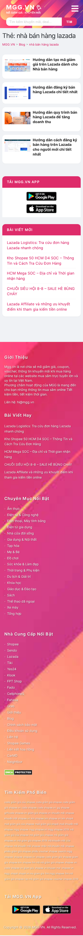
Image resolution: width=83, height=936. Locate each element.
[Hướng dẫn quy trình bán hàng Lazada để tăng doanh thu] (17, 117)
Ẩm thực (13, 509)
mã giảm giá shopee (41, 835)
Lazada (12, 657)
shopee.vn (29, 856)
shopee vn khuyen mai (48, 868)
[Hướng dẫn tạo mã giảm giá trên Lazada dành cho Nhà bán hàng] (17, 65)
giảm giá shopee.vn (39, 813)
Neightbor (14, 762)
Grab (11, 706)
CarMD (12, 755)
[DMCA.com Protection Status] (18, 772)
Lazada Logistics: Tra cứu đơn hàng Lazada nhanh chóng (37, 428)
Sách (11, 595)
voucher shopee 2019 (65, 879)
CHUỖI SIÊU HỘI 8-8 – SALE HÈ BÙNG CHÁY (38, 464)
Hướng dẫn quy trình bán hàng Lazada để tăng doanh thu (55, 117)
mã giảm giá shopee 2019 (32, 840)
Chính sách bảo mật (22, 725)
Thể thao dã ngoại (21, 601)
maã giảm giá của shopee (19, 824)
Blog (10, 718)
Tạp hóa (13, 546)
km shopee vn (53, 818)
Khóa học (14, 583)
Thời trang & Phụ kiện (23, 570)
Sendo (12, 650)
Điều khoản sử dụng (22, 731)
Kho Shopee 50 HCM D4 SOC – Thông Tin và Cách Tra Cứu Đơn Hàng (38, 441)
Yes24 (11, 669)
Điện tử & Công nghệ (23, 515)
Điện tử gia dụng (19, 527)
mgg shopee (21, 829)
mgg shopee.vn (38, 829)
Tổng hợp (14, 613)
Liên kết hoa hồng (20, 749)
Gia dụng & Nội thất (22, 539)
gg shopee (63, 807)
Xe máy (12, 607)
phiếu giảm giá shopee (17, 851)
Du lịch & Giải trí (19, 576)
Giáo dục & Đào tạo (21, 589)
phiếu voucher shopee (44, 851)
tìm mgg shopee (54, 873)
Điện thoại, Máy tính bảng (26, 521)
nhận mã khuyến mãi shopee (57, 846)
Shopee (13, 644)
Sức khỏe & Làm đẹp (23, 564)
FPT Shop (14, 681)
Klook (11, 675)
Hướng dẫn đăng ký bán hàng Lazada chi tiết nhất (55, 89)
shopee (18, 856)
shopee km (15, 862)
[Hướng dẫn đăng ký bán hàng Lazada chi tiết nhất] (17, 92)
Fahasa (12, 700)
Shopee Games (18, 743)
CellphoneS (15, 694)
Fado (11, 687)
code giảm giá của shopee (19, 802)
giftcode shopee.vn (15, 813)
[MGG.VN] (25, 8)
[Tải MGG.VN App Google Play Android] (41, 196)
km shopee (37, 818)
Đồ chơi (12, 558)
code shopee (29, 807)
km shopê (67, 818)
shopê (14, 873)
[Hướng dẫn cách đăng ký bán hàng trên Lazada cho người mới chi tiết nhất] (17, 145)
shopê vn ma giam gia (31, 873)
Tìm (69, 22)
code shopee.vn (47, 807)
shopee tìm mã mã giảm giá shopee (43, 862)
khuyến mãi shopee (63, 813)
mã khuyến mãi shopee (27, 846)
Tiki (9, 663)
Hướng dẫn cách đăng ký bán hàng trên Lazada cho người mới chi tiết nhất (55, 147)
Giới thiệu (14, 712)
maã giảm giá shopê (47, 824)
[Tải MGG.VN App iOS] (41, 208)
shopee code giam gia (49, 856)
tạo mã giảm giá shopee (39, 879)
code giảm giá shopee (49, 802)
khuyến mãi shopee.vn (17, 818)
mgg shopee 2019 (58, 829)
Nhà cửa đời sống (20, 533)
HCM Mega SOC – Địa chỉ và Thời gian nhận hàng (37, 454)
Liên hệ (12, 737)
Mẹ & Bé (13, 552)
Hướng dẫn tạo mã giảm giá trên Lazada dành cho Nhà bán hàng (55, 64)
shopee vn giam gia (22, 868)
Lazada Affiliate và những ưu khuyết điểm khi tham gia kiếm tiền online (38, 474)
